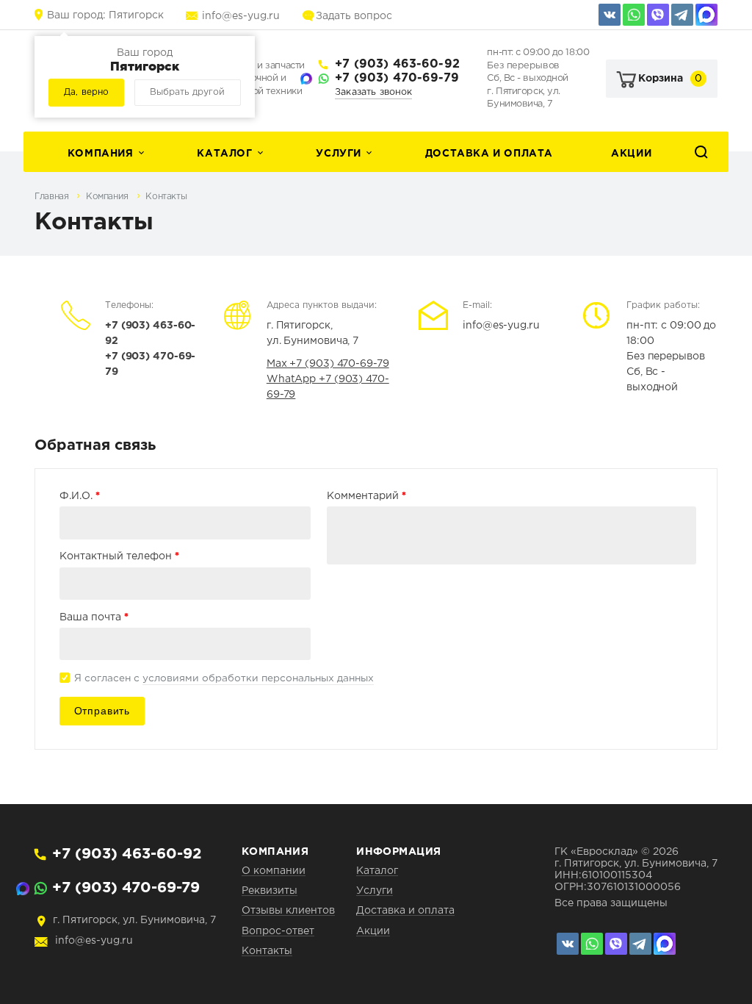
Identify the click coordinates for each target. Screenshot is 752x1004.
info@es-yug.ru (241, 16)
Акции (631, 153)
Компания (101, 153)
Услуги (338, 153)
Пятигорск (105, 15)
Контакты (166, 197)
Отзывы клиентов (288, 910)
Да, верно (86, 92)
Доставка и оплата (489, 153)
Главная (53, 197)
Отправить (102, 711)
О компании (274, 871)
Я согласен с (224, 678)
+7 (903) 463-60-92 (397, 64)
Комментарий (366, 495)
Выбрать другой (187, 92)
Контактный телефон (119, 556)
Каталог (224, 153)
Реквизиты (269, 890)
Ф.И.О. (79, 495)
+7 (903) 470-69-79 (397, 78)
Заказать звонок (373, 92)
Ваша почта (94, 617)
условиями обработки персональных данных (258, 678)
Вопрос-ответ (278, 931)
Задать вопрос (354, 16)
